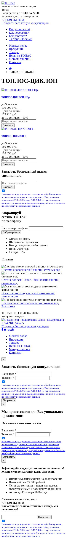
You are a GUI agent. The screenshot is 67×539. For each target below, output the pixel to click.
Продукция (16, 48)
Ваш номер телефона (14, 228)
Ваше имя (8, 373)
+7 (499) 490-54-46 (20, 39)
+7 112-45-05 (12, 323)
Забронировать (11, 232)
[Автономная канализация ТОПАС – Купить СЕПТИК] (10, 68)
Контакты (15, 62)
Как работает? (18, 36)
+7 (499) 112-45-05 (13, 19)
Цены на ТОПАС (20, 55)
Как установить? (19, 29)
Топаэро (14, 52)
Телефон (8, 377)
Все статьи (8, 306)
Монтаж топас (18, 45)
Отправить (9, 400)
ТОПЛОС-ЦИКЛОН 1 (13, 136)
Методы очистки (19, 58)
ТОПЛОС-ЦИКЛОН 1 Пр (15, 97)
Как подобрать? (19, 32)
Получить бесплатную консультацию (25, 23)
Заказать (8, 125)
